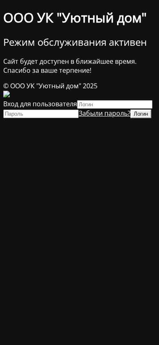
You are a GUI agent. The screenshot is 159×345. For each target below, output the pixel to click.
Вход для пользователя (40, 103)
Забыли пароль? (104, 113)
